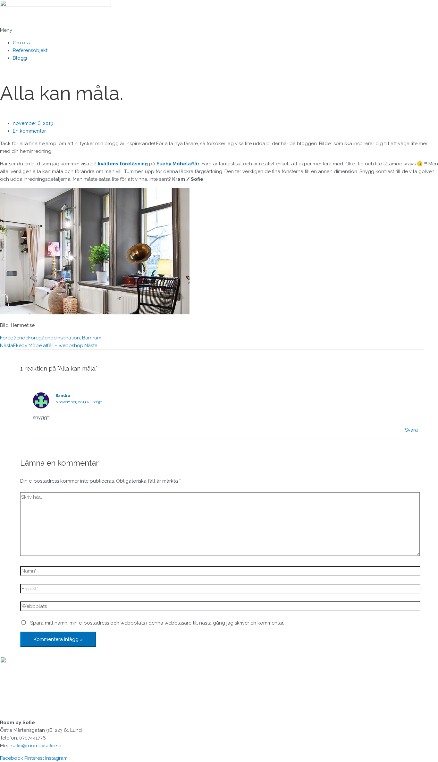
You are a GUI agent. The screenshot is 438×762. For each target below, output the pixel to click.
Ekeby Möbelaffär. (179, 164)
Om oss (21, 43)
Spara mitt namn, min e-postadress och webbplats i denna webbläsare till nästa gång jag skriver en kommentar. (157, 623)
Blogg (20, 58)
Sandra (62, 395)
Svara (411, 430)
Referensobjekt (30, 50)
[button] (219, 30)
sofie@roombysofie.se (36, 746)
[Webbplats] (220, 607)
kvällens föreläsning (123, 164)
